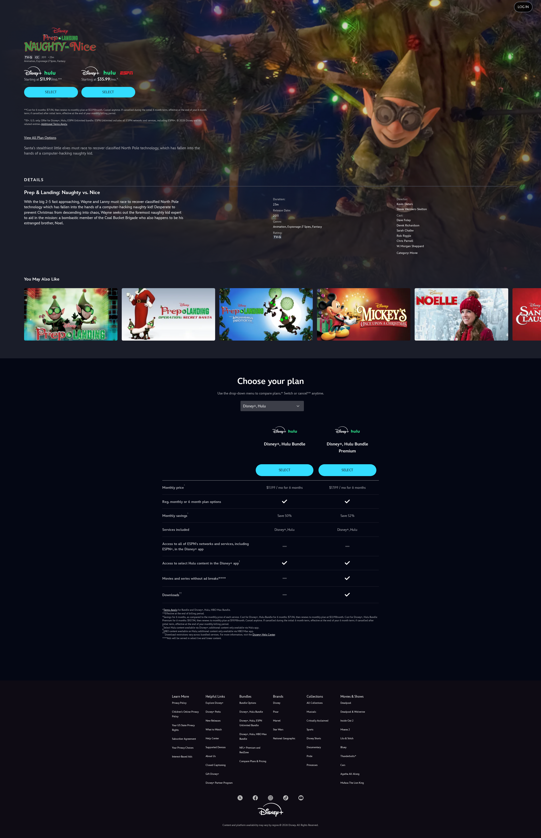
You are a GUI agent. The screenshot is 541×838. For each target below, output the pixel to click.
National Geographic (284, 738)
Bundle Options (247, 702)
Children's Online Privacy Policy (185, 714)
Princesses (312, 765)
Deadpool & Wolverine (352, 711)
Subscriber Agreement (184, 738)
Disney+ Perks (213, 711)
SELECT (51, 92)
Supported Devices (216, 747)
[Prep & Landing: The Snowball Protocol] (266, 314)
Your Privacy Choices (183, 747)
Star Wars (278, 729)
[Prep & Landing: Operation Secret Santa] (168, 314)
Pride (309, 756)
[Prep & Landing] (70, 314)
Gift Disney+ (212, 773)
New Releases (213, 720)
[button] (220, 697)
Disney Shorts (314, 738)
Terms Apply (170, 609)
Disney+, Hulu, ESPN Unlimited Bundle (250, 723)
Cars (342, 765)
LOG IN (523, 7)
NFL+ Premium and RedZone (249, 750)
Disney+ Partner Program (219, 782)
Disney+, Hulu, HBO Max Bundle (253, 736)
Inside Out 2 (346, 720)
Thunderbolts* (348, 756)
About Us (211, 756)
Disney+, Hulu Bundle (251, 711)
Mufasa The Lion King (352, 782)
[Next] (533, 314)
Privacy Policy (179, 702)
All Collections (315, 702)
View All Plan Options (40, 138)
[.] (240, 797)
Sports (310, 729)
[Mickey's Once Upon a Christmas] (363, 314)
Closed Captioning (216, 765)
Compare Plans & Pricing (252, 761)
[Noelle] (461, 314)
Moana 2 (345, 729)
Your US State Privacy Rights (183, 727)
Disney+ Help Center (264, 634)
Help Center (212, 738)
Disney (276, 702)
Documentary (314, 747)
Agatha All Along (349, 773)
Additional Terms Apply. (54, 124)
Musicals (311, 711)
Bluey (343, 747)
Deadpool (345, 702)
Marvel (277, 720)
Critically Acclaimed (317, 720)
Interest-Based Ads (182, 756)
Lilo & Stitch (346, 738)
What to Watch (214, 729)
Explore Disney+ (214, 702)
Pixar (276, 711)
